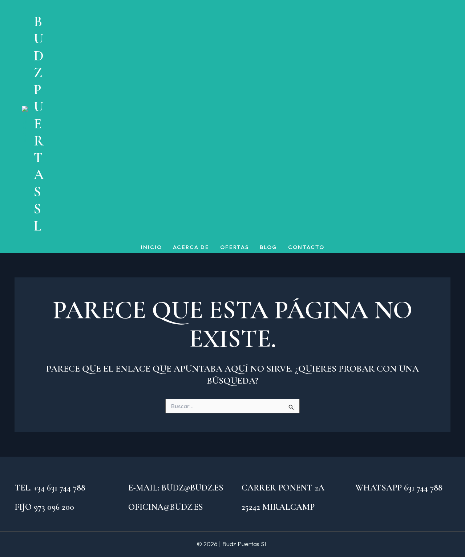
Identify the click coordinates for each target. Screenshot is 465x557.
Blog (268, 247)
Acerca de (191, 247)
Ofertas (234, 247)
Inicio (151, 247)
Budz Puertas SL (39, 124)
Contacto (306, 247)
